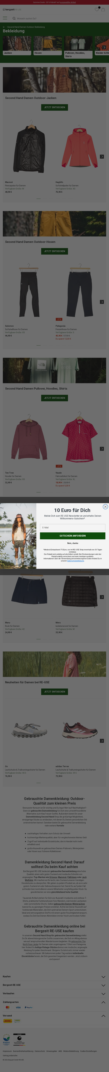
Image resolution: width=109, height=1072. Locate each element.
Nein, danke (72, 543)
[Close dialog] (105, 506)
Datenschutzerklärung (75, 561)
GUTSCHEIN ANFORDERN (73, 535)
